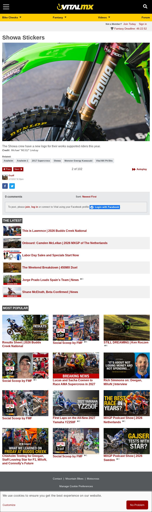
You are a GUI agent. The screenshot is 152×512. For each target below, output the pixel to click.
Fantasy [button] (58, 17)
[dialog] (76, 501)
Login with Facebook (107, 207)
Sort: (78, 196)
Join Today (129, 23)
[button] (76, 92)
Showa (57, 160)
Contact (57, 478)
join (27, 206)
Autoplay (142, 169)
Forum (146, 17)
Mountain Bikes (74, 478)
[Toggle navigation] (6, 7)
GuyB (11, 175)
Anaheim (8, 160)
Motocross (93, 478)
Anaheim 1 (22, 160)
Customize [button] (9, 504)
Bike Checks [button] (10, 17)
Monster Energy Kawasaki (78, 160)
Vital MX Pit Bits (104, 160)
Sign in (143, 23)
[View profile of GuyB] (5, 177)
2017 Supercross (41, 160)
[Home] (75, 6)
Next (16, 169)
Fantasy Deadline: (130, 28)
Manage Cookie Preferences (76, 486)
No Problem (137, 504)
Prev (8, 169)
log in (34, 206)
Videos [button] (103, 17)
